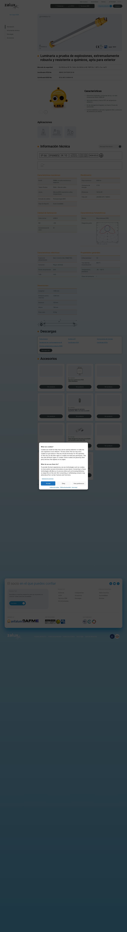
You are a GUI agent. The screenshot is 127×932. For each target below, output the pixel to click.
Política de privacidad (65, 487)
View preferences (79, 483)
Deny (63, 483)
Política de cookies (54, 487)
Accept (48, 483)
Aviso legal (74, 487)
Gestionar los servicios (47, 478)
